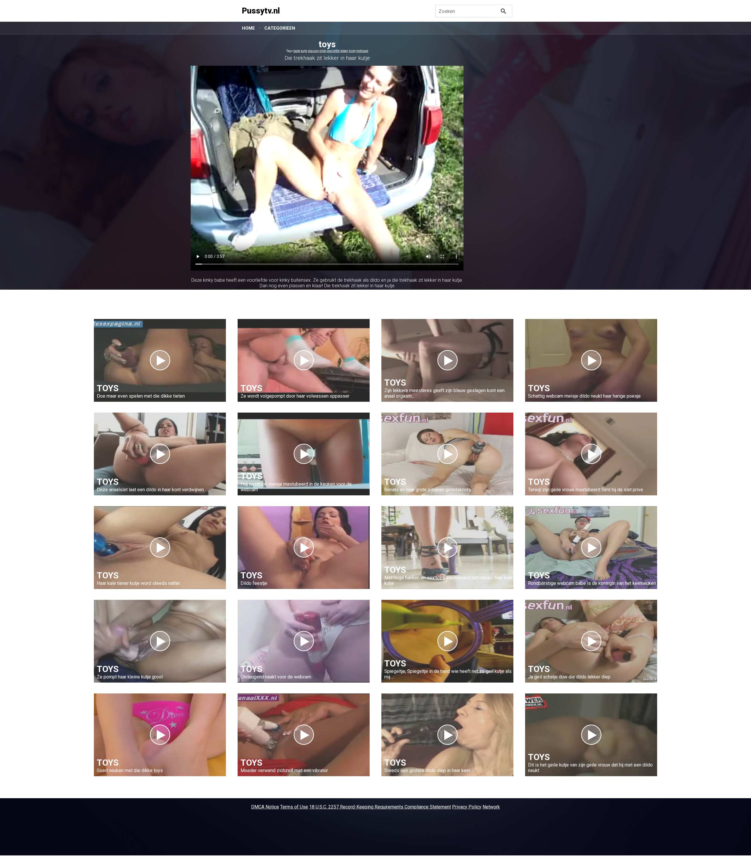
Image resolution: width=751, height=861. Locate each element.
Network (491, 807)
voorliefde (333, 51)
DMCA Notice (265, 807)
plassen (313, 51)
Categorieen (279, 28)
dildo (322, 51)
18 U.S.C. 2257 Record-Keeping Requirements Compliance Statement (380, 807)
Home (248, 28)
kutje (304, 51)
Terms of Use (294, 807)
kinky (352, 51)
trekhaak (362, 51)
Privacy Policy (466, 807)
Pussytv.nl (261, 11)
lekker (344, 51)
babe (296, 51)
